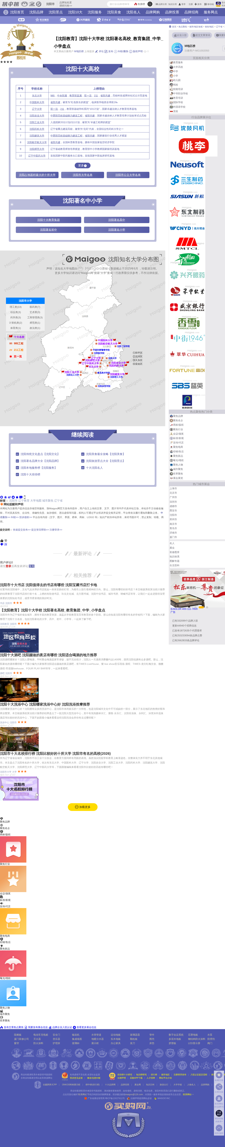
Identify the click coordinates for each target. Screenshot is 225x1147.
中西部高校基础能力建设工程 (66, 115)
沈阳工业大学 (37, 122)
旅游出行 (164, 1084)
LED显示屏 (194, 1043)
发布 (199, 4)
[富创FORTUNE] (187, 369)
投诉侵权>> (25, 517)
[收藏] (17, 497)
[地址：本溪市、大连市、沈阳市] (100, 363)
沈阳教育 (4, 624)
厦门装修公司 (21, 1039)
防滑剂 (211, 1039)
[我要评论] (20, 497)
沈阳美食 (114, 12)
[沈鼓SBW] (187, 127)
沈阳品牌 (36, 12)
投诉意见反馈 (76, 1078)
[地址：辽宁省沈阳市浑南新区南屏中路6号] (108, 377)
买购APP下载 (136, 1078)
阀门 (209, 1043)
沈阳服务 (95, 12)
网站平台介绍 (165, 1078)
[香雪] (187, 322)
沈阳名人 (133, 12)
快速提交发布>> (22, 529)
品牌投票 (172, 12)
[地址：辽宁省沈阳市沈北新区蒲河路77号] (96, 340)
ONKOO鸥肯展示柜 (71, 1084)
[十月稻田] (187, 259)
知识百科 (150, 1084)
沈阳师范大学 (37, 149)
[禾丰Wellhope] (187, 290)
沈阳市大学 (5, 772)
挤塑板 (172, 1043)
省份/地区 (209, 26)
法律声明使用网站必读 (141, 1098)
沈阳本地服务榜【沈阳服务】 (39, 467)
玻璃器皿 (135, 1034)
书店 (2, 603)
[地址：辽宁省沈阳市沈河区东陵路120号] (109, 362)
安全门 (56, 1034)
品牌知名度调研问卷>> (65, 4)
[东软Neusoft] (187, 164)
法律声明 (121, 1078)
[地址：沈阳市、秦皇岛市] (100, 366)
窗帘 (16, 1043)
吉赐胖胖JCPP (50, 1084)
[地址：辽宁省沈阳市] (106, 358)
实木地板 (116, 1039)
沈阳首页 (16, 12)
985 (52, 95)
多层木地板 (175, 1039)
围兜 (151, 1039)
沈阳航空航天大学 (37, 142)
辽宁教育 (24, 500)
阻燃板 (17, 1034)
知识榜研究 (141, 1074)
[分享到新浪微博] (9, 497)
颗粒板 (133, 1039)
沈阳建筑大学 (37, 135)
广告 (173, 612)
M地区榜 (79, 51)
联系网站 (188, 1094)
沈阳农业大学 (37, 115)
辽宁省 (58, 500)
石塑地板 (193, 1034)
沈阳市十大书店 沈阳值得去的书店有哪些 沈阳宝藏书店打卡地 (48, 585)
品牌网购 (153, 12)
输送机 (75, 1034)
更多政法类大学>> (25, 293)
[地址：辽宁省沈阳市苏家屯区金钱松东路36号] (96, 386)
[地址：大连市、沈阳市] (95, 372)
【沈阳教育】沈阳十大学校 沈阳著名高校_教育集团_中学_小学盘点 (52, 610)
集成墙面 (77, 1039)
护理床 (56, 1043)
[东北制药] (187, 211)
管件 (151, 1034)
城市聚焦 (47, 500)
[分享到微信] (1, 497)
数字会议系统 (176, 1034)
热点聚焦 (183, 26)
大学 (14, 772)
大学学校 (177, 1084)
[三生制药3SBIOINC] (187, 180)
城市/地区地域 (195, 26)
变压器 (56, 1039)
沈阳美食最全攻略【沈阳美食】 (105, 454)
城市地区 (165, 1074)
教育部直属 (75, 95)
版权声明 (137, 51)
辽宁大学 (37, 109)
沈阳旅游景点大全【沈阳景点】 (105, 460)
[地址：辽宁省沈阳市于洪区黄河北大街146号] (92, 353)
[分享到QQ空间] (5, 497)
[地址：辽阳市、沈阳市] (102, 358)
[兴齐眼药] (187, 275)
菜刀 (132, 1043)
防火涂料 (38, 1043)
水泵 (209, 1034)
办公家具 (116, 1043)
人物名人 (191, 1084)
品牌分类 (162, 4)
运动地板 (116, 1034)
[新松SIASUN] (187, 195)
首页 (174, 26)
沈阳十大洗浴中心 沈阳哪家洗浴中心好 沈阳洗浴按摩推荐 (45, 704)
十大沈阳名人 (94, 467)
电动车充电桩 (40, 1034)
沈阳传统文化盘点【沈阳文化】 (40, 454)
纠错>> (15, 517)
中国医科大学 (37, 102)
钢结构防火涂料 (196, 1039)
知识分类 (172, 4)
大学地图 (35, 500)
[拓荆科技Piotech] (187, 401)
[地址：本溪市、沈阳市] (107, 365)
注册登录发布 (180, 1074)
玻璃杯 (75, 1043)
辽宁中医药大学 (37, 155)
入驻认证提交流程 (198, 1074)
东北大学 (37, 95)
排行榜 (154, 1074)
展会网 (137, 1084)
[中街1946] (187, 338)
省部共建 (105, 95)
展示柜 (95, 1043)
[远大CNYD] (187, 227)
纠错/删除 (122, 51)
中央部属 (62, 95)
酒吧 (2, 673)
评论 (101, 51)
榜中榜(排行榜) (93, 1084)
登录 (183, 4)
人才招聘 (151, 1078)
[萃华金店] (187, 354)
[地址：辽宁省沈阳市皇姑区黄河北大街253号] (101, 360)
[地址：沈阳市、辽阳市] (80, 372)
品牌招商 (191, 12)
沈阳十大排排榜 (30, 474)
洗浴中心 (4, 722)
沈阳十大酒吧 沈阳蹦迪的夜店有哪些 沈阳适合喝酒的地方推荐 (48, 655)
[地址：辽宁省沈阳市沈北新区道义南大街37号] (96, 343)
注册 (191, 4)
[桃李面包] (193, 145)
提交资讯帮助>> (40, 529)
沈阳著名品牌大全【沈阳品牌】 (40, 460)
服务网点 (211, 12)
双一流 (88, 95)
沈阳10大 (75, 12)
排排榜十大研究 (124, 1074)
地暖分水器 (97, 1039)
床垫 (151, 1043)
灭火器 (37, 1039)
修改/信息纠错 (93, 1078)
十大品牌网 (110, 1084)
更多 (81, 165)
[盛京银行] (187, 306)
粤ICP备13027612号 (115, 1098)
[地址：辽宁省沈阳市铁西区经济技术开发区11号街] (80, 374)
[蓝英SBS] (187, 385)
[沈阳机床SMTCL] (187, 243)
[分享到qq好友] (13, 497)
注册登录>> (56, 529)
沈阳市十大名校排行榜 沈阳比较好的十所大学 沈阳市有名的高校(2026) (55, 753)
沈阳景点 (56, 12)
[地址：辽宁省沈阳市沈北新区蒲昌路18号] (115, 346)
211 (96, 95)
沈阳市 (13, 500)
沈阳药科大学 (37, 129)
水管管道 (96, 1034)
